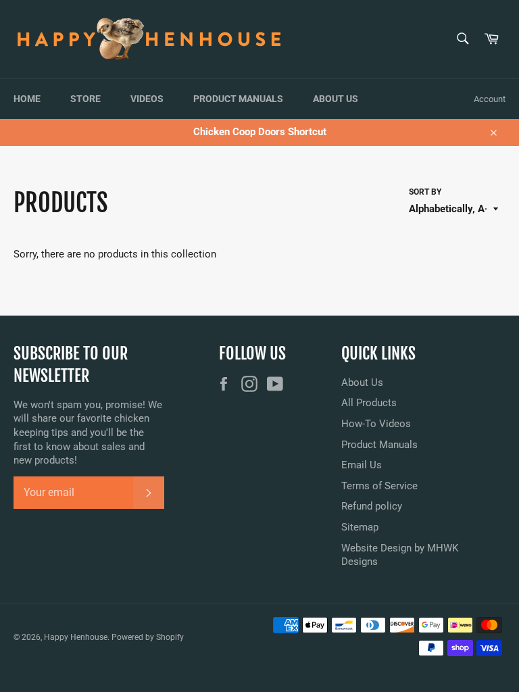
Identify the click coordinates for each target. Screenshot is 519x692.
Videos (147, 98)
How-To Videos (376, 424)
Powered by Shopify (148, 637)
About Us (335, 98)
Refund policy (371, 506)
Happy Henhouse (75, 637)
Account (489, 99)
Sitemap (359, 527)
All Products (369, 403)
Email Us (361, 465)
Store (85, 98)
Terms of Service (379, 486)
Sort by (425, 192)
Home (27, 98)
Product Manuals (238, 98)
